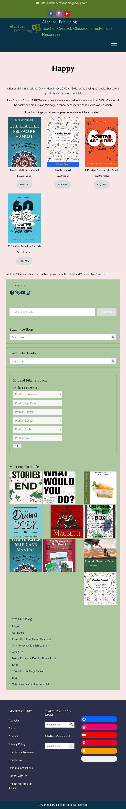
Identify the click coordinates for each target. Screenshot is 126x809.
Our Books (18, 632)
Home (15, 626)
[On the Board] (100, 588)
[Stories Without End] (26, 487)
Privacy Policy (17, 744)
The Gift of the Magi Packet (27, 671)
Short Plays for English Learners (31, 645)
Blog (15, 677)
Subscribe (107, 311)
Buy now (24, 184)
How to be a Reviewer (21, 752)
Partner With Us (18, 776)
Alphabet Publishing (59, 21)
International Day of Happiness (42, 88)
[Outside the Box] (100, 521)
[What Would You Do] (59, 487)
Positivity (69, 274)
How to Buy (15, 760)
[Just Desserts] (100, 487)
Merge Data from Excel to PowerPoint (34, 658)
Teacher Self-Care (91, 274)
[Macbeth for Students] (67, 521)
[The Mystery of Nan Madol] (59, 555)
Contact (13, 736)
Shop (15, 664)
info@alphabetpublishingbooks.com (64, 3)
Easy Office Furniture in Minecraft (31, 639)
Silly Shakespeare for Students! (30, 684)
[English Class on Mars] (100, 555)
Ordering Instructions (21, 768)
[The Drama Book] (26, 521)
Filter (17, 446)
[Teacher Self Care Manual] (26, 555)
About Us (17, 652)
